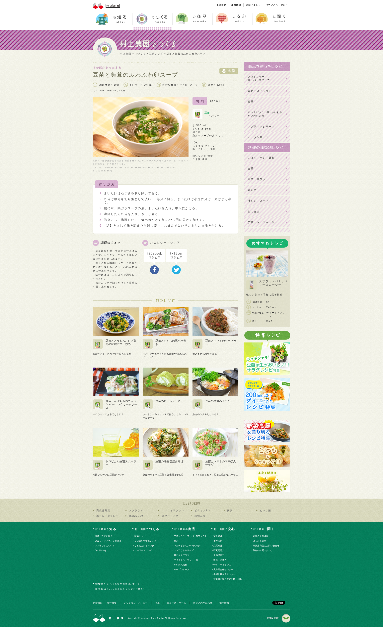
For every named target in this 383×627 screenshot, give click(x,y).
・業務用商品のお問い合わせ (266, 545)
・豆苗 (176, 541)
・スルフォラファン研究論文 (108, 541)
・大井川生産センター (223, 569)
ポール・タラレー (107, 516)
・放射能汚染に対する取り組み (228, 579)
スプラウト (136, 510)
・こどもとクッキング (144, 545)
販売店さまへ (120, 589)
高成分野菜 (103, 510)
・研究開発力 (219, 550)
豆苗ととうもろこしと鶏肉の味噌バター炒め (121, 342)
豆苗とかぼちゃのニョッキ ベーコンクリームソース (121, 404)
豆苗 (207, 112)
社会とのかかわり (202, 603)
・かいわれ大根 (180, 564)
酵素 (230, 510)
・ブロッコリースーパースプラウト (190, 536)
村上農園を (105, 529)
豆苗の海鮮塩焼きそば (169, 461)
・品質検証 (218, 545)
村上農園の (184, 529)
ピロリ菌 (265, 510)
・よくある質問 (259, 541)
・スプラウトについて (105, 545)
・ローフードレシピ (143, 550)
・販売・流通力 (220, 560)
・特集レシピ (140, 536)
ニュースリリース (176, 603)
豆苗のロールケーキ (168, 401)
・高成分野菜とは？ (104, 536)
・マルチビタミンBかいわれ (187, 545)
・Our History (100, 550)
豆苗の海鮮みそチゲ (217, 401)
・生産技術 (218, 541)
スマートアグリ (171, 516)
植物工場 (200, 516)
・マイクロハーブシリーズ (186, 560)
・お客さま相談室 (260, 536)
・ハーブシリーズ (181, 569)
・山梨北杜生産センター (224, 574)
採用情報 (224, 603)
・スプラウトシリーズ (184, 550)
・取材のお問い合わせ (263, 550)
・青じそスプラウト (183, 555)
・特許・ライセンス (222, 564)
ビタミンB (202, 510)
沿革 (157, 603)
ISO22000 (136, 516)
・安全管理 (218, 536)
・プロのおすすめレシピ (145, 541)
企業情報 (97, 603)
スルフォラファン (173, 510)
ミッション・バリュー (136, 603)
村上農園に (263, 529)
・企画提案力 (219, 555)
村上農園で (147, 529)
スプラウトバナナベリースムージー (273, 283)
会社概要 (111, 603)
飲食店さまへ (118, 583)
